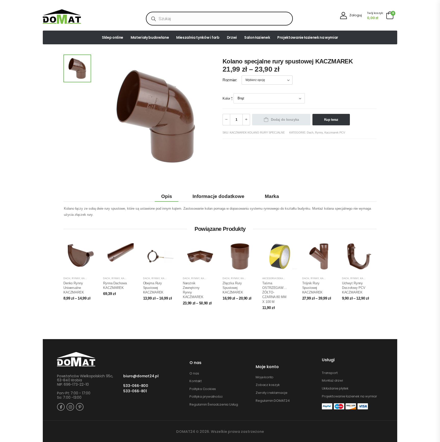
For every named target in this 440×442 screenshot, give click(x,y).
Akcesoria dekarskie (276, 278)
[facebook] (61, 407)
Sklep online (112, 37)
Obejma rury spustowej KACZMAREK (153, 287)
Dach (310, 132)
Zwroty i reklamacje (271, 393)
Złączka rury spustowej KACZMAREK (233, 287)
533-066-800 (135, 386)
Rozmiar (229, 80)
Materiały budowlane (150, 37)
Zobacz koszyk (268, 385)
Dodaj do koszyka (285, 120)
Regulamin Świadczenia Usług (213, 405)
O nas (194, 373)
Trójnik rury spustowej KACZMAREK (312, 287)
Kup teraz (331, 120)
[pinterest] (80, 407)
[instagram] (70, 407)
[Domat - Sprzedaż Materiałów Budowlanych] (62, 16)
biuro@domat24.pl (141, 376)
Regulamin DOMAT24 (273, 401)
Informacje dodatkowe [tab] (218, 196)
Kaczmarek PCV (334, 132)
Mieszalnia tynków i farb (197, 37)
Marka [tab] (272, 196)
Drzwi (232, 37)
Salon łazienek (257, 37)
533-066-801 (135, 391)
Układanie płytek (335, 388)
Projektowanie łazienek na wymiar (307, 37)
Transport (329, 373)
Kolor (227, 98)
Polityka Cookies (202, 389)
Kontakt (195, 381)
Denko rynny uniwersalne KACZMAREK (73, 287)
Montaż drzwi (332, 381)
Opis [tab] (166, 196)
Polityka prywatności (205, 397)
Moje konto (264, 377)
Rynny (319, 132)
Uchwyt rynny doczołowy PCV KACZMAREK (353, 287)
